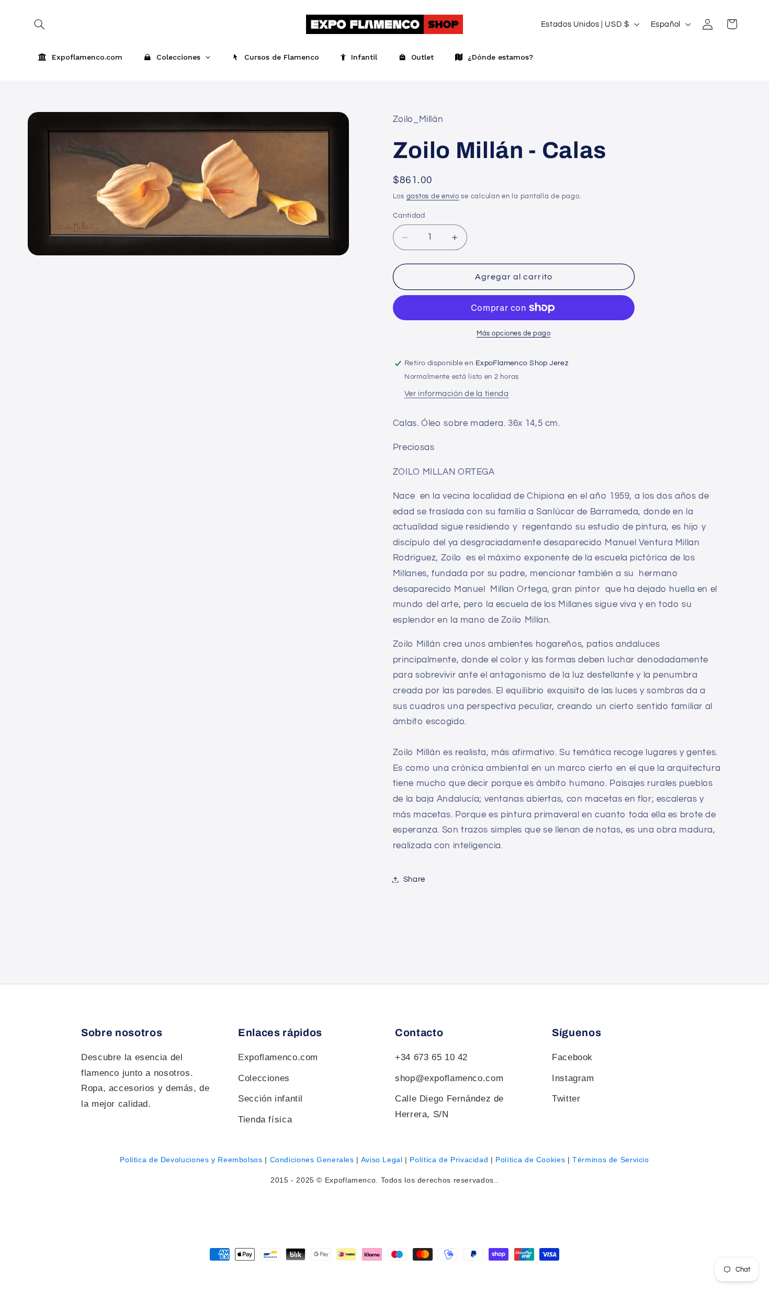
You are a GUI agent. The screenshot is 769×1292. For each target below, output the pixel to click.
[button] (732, 24)
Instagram (573, 1078)
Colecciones (264, 1078)
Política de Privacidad (449, 1159)
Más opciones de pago (514, 333)
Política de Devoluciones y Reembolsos (191, 1159)
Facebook (572, 1057)
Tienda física (265, 1120)
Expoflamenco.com (278, 1057)
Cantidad (409, 216)
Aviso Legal (382, 1159)
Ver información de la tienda (456, 394)
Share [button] (414, 879)
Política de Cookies (530, 1159)
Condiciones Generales (312, 1159)
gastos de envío (432, 196)
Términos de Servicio (610, 1159)
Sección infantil (270, 1099)
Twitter (566, 1099)
